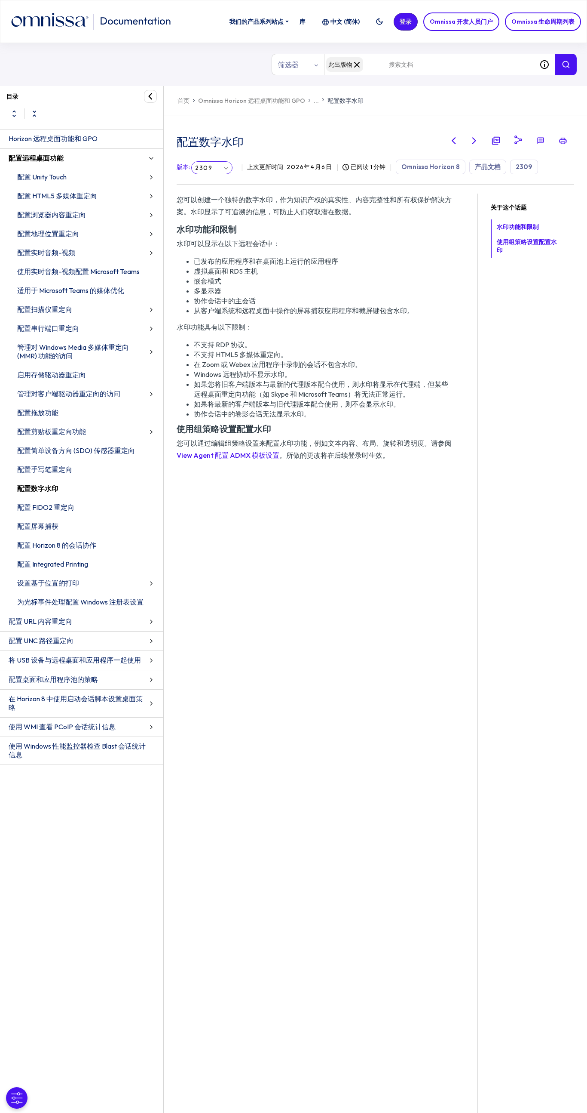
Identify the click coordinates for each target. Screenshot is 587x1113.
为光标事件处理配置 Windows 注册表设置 (80, 602)
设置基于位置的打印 (48, 583)
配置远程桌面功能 (36, 158)
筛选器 (288, 64)
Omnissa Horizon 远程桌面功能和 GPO (251, 101)
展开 (14, 113)
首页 (183, 101)
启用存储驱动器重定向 (51, 374)
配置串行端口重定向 (48, 328)
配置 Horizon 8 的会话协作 (56, 545)
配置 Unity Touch (42, 177)
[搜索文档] (566, 64)
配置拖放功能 (37, 412)
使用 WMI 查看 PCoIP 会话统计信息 (62, 726)
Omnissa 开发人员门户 (461, 21)
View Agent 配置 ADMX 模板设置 (228, 455)
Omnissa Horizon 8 (430, 167)
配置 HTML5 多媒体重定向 (57, 195)
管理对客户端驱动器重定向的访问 (68, 393)
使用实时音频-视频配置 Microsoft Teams (78, 271)
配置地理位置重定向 (48, 233)
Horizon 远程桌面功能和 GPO (53, 138)
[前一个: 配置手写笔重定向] (453, 140)
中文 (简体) (345, 21)
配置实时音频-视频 (46, 252)
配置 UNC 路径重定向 (41, 640)
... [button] (316, 101)
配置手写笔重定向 (44, 469)
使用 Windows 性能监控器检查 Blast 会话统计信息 (77, 750)
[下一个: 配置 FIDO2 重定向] (474, 140)
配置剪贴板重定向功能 (51, 431)
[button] (379, 21)
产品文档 (488, 167)
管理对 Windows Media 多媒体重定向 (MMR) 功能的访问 (73, 351)
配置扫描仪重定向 (44, 309)
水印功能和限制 (518, 227)
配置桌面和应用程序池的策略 (53, 679)
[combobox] (429, 64)
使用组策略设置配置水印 (527, 246)
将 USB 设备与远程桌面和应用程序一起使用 (75, 660)
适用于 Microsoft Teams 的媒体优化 (70, 290)
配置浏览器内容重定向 (51, 214)
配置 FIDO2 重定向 (45, 507)
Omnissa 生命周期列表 (543, 21)
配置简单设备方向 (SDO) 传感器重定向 (76, 450)
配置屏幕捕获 (37, 526)
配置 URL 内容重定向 (40, 621)
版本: (183, 167)
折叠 (34, 113)
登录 (406, 21)
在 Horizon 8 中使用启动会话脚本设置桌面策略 (76, 703)
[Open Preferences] (17, 1098)
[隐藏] (150, 96)
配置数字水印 (37, 488)
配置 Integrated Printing (52, 564)
